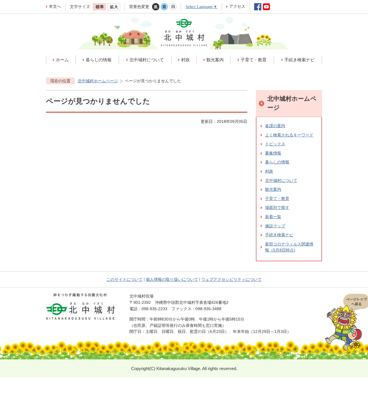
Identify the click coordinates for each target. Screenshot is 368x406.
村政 (269, 171)
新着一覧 (273, 216)
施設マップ (275, 226)
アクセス (237, 6)
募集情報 (273, 153)
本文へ (55, 6)
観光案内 (273, 189)
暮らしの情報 (277, 162)
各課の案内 (275, 125)
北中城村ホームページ (98, 81)
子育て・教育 (277, 198)
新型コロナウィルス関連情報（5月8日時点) (289, 247)
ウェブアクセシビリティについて (231, 279)
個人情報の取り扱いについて (172, 279)
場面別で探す (277, 207)
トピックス (275, 144)
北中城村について (281, 180)
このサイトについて (124, 279)
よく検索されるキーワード (289, 135)
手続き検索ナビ (279, 234)
